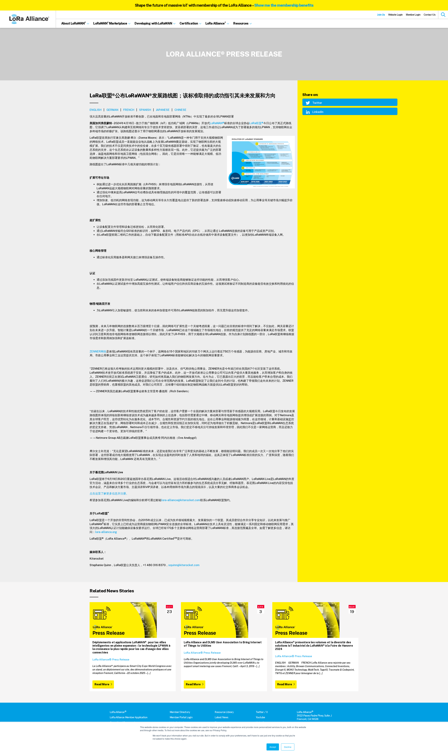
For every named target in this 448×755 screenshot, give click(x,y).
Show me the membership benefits (283, 5)
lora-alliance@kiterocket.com (180, 500)
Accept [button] (273, 746)
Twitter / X (262, 712)
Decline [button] (287, 746)
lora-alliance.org (106, 532)
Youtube (260, 717)
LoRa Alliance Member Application (128, 717)
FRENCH (128, 110)
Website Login (395, 14)
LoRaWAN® (217, 123)
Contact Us (429, 14)
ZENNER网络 (98, 351)
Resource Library (224, 712)
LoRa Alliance (118, 712)
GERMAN (112, 110)
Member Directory (180, 712)
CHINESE (180, 110)
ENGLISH (96, 110)
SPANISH (145, 110)
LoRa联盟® (256, 123)
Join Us (381, 14)
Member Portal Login (181, 717)
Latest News (221, 717)
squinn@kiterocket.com (184, 565)
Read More (101, 684)
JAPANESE (163, 110)
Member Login (413, 14)
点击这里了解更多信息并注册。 (109, 493)
